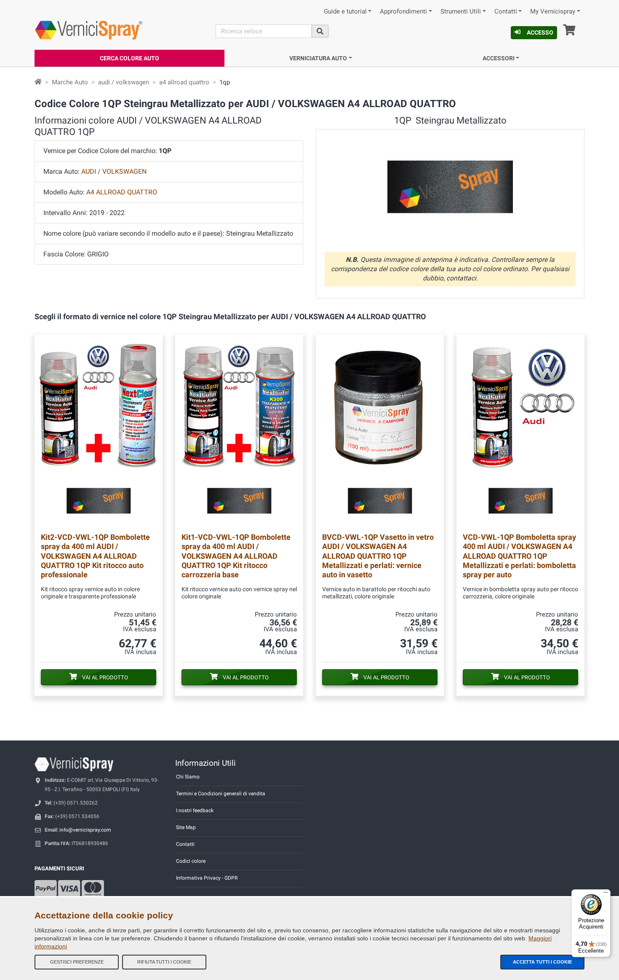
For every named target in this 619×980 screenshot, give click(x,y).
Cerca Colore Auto (129, 58)
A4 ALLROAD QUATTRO (121, 192)
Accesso (540, 32)
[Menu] (605, 894)
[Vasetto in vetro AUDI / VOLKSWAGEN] (380, 430)
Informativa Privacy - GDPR (206, 878)
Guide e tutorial (345, 11)
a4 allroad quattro (184, 82)
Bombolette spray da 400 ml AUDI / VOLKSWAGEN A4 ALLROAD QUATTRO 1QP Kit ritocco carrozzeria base (236, 556)
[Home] (38, 82)
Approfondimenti (403, 11)
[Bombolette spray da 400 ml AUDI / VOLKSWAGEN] (99, 430)
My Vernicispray (552, 11)
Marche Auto (70, 82)
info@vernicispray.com (85, 830)
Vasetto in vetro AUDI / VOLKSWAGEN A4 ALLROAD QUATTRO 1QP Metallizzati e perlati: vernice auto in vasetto (378, 556)
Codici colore (190, 861)
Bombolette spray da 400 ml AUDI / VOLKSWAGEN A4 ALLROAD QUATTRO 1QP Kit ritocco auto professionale (95, 556)
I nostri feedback (194, 810)
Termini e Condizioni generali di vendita (220, 794)
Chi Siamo (188, 777)
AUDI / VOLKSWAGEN (114, 171)
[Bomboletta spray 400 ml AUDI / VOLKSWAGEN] (520, 430)
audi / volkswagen (123, 82)
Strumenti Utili (460, 11)
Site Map (186, 827)
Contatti (505, 11)
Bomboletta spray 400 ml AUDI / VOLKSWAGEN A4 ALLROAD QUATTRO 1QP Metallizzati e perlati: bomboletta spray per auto (519, 556)
